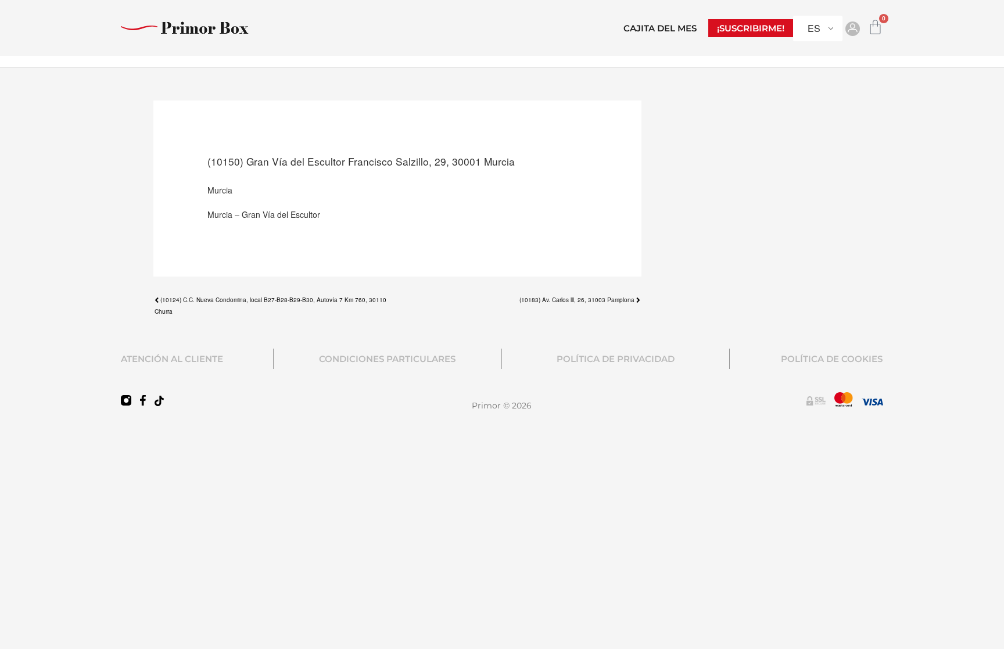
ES (814, 28)
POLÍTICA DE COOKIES (832, 358)
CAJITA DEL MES (660, 28)
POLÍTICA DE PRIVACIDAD (616, 358)
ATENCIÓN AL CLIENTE (172, 358)
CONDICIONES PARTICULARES (387, 358)
